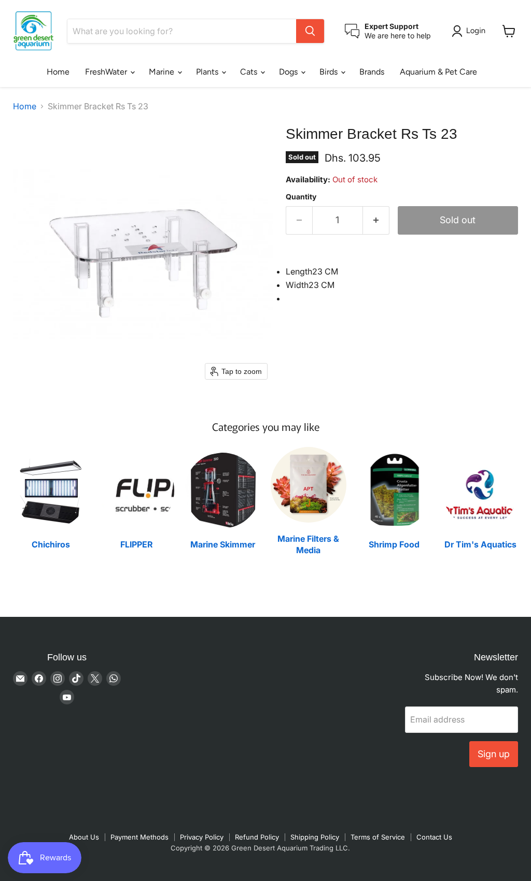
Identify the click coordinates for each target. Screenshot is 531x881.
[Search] (310, 31)
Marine (162, 72)
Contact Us (434, 837)
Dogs (289, 72)
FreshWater (107, 72)
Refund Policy (257, 837)
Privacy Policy (201, 837)
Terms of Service (378, 837)
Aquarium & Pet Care (438, 72)
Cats (249, 72)
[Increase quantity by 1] (376, 220)
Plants (208, 72)
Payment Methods (139, 837)
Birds (329, 72)
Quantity (301, 197)
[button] (471, 31)
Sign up (494, 753)
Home (58, 72)
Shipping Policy (314, 837)
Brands (371, 72)
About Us (84, 837)
